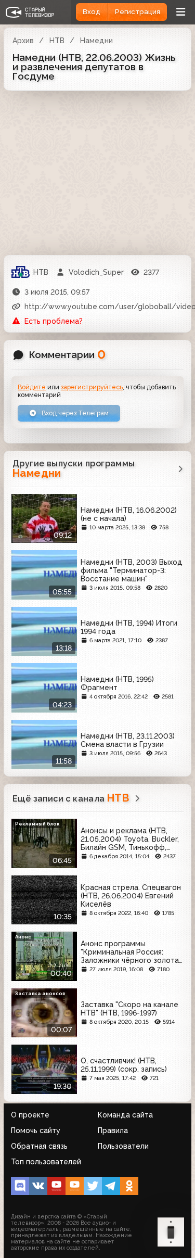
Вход (91, 12)
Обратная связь (39, 1146)
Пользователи (123, 1146)
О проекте (30, 1115)
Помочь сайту (35, 1130)
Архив (23, 40)
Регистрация (137, 12)
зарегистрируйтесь (92, 387)
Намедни (96, 40)
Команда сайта (125, 1115)
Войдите (32, 387)
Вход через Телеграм (74, 413)
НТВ (56, 40)
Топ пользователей (46, 1162)
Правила (113, 1130)
